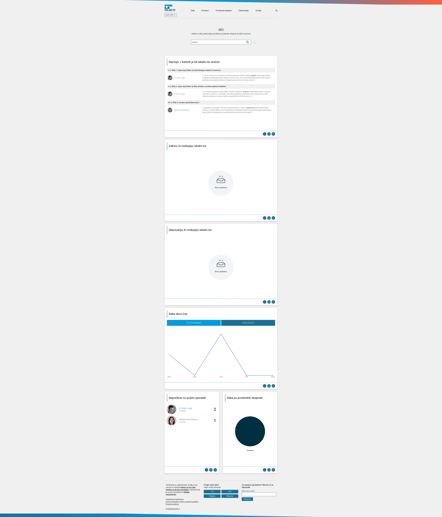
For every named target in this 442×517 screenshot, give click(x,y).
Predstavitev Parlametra (175, 499)
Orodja (258, 10)
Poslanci (205, 10)
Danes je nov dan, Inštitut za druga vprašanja (181, 488)
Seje (193, 10)
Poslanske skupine (224, 10)
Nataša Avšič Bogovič (182, 110)
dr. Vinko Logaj (179, 78)
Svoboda (182, 411)
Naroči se (247, 499)
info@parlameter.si (173, 509)
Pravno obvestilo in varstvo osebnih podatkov (182, 502)
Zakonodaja (243, 10)
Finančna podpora (172, 504)
